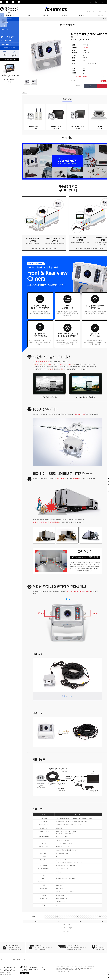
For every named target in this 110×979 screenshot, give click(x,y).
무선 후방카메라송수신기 (35, 126)
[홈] (104, 19)
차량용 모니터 (4, 29)
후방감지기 (100, 11)
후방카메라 (94, 11)
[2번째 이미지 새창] (33, 81)
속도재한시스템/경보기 (7, 40)
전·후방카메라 (4, 26)
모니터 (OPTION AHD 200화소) (9, 76)
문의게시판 (63, 15)
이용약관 (8, 959)
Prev (27, 117)
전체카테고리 (9, 15)
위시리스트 (78, 85)
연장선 (73, 70)
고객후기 (29, 959)
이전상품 (24, 92)
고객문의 (24, 959)
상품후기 (33, 916)
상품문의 (56, 916)
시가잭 (73, 68)
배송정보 (78, 916)
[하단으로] (108, 977)
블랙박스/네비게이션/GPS (8, 37)
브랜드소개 (2, 959)
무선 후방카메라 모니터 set (77, 126)
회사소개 (100, 15)
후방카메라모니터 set (56, 126)
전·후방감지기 (4, 22)
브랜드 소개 (27, 15)
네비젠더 (74, 73)
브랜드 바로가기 (92, 63)
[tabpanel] (9, 9)
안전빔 (104, 11)
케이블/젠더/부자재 (6, 44)
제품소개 (45, 15)
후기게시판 (82, 15)
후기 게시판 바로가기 (67, 931)
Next (20, 9)
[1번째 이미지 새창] (27, 81)
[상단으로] (108, 974)
